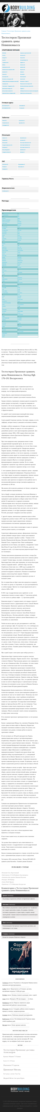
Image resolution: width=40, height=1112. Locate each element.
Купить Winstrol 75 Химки (12, 1056)
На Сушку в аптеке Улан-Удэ (11, 1074)
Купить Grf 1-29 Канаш (9, 1061)
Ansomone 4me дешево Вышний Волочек (14, 877)
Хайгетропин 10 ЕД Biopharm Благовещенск (15, 875)
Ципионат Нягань (12, 1069)
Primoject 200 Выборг (8, 879)
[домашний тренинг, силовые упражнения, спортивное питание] (20, 5)
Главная (3, 31)
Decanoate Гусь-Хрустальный (10, 873)
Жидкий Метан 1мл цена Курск (13, 1078)
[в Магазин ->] (20, 942)
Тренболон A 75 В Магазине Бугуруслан (14, 884)
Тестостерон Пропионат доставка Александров (18, 1051)
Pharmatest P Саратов (11, 1065)
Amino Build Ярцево (8, 882)
